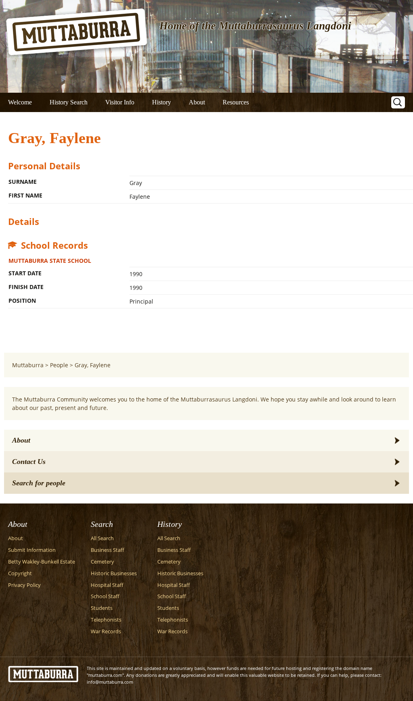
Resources (236, 102)
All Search (102, 538)
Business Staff (107, 550)
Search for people (38, 483)
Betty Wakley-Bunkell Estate (41, 561)
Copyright (20, 573)
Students (102, 608)
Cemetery (102, 561)
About (197, 102)
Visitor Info (119, 102)
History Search (69, 102)
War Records (106, 631)
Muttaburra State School (49, 260)
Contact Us (29, 462)
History (161, 102)
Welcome (20, 102)
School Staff (105, 596)
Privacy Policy (24, 585)
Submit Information (32, 550)
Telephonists (106, 619)
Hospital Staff (107, 585)
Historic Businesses (114, 573)
